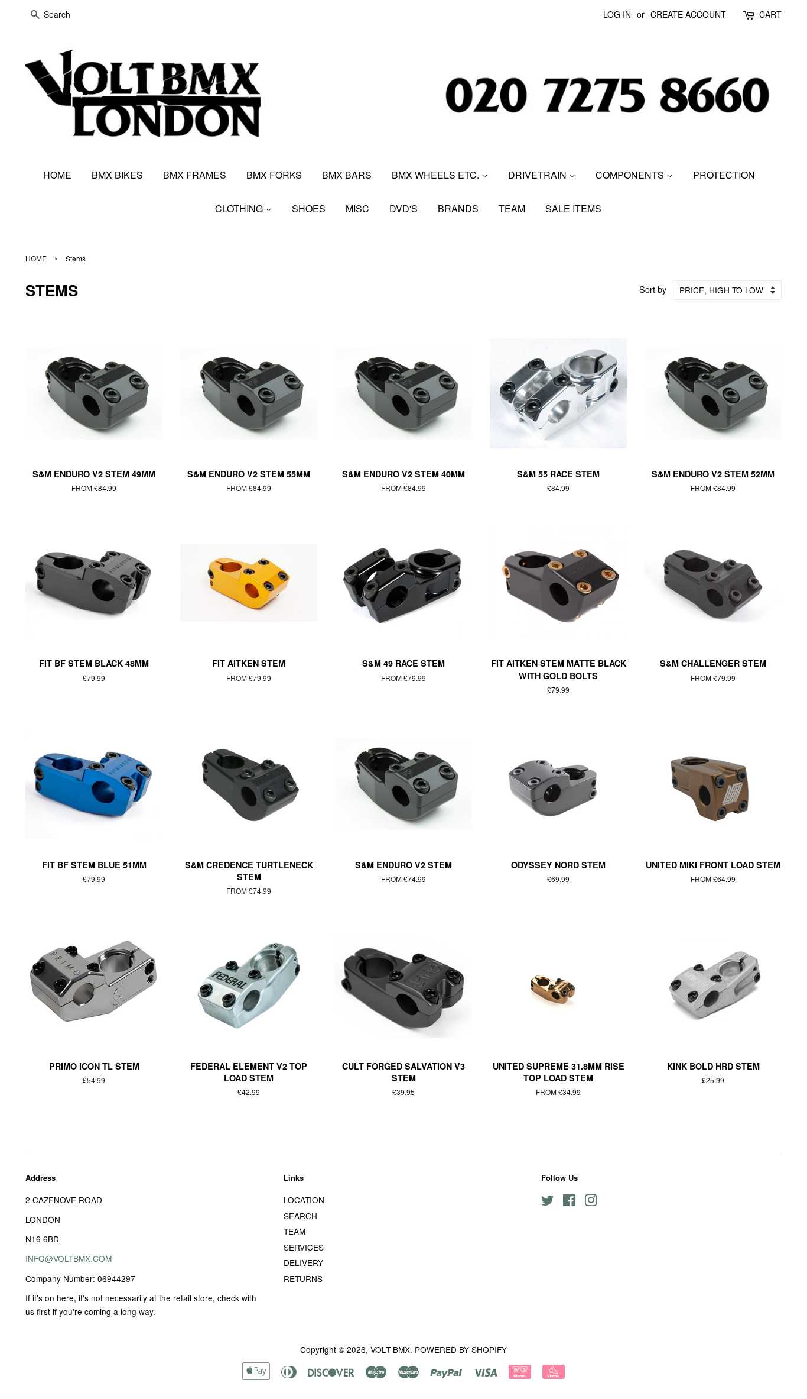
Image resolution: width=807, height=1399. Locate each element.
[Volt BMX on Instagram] (590, 1202)
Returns (303, 1278)
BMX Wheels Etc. (436, 175)
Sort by (652, 289)
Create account (688, 14)
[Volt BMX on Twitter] (547, 1202)
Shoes (309, 208)
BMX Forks (274, 175)
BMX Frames (194, 175)
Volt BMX (390, 1349)
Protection (724, 175)
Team (512, 208)
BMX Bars (347, 175)
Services (304, 1247)
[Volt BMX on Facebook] (569, 1202)
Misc (357, 208)
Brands (458, 208)
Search (300, 1216)
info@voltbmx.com (68, 1258)
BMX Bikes (117, 175)
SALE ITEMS (573, 208)
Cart (770, 14)
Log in (617, 14)
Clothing (240, 208)
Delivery (303, 1262)
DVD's (403, 208)
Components (631, 175)
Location (304, 1200)
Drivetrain (538, 175)
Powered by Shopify (461, 1349)
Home (57, 175)
